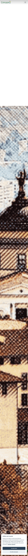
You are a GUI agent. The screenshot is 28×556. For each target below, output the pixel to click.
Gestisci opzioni (11, 544)
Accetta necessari (14, 551)
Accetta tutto (14, 548)
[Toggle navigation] (25, 2)
